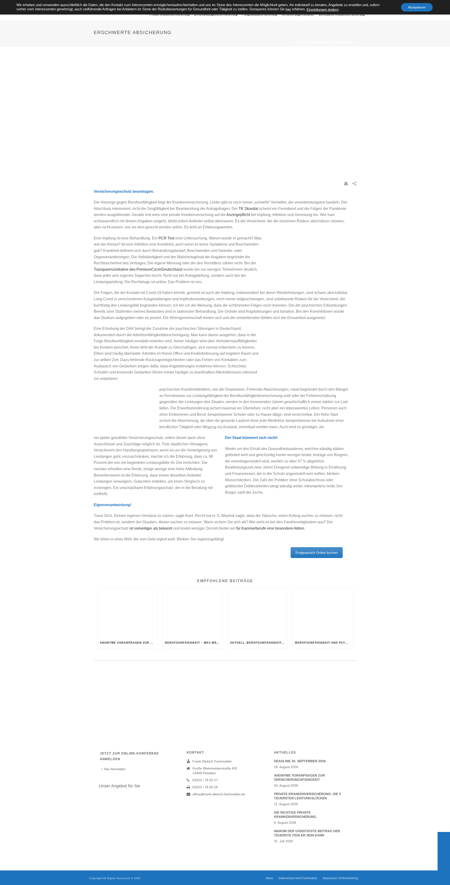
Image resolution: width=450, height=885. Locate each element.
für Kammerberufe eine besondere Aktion (270, 528)
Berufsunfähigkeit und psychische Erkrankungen (324, 642)
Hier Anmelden (115, 769)
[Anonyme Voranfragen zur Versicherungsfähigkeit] (128, 613)
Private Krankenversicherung (169, 14)
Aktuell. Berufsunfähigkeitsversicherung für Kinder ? (259, 642)
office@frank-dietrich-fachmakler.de (218, 794)
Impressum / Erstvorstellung (340, 878)
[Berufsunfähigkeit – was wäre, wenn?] (193, 613)
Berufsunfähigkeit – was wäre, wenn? (194, 642)
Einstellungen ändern (322, 10)
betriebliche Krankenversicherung (341, 14)
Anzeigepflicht (238, 215)
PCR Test (166, 238)
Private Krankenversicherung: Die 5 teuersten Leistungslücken (307, 796)
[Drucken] (346, 183)
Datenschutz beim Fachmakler (298, 878)
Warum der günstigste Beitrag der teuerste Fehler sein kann (307, 833)
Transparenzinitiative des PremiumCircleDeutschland (138, 269)
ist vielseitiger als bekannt (150, 528)
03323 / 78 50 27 (205, 780)
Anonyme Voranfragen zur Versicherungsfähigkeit (129, 642)
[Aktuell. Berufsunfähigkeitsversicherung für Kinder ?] (258, 613)
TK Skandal (248, 209)
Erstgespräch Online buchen (317, 552)
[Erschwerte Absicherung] (225, 117)
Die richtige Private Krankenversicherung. (295, 815)
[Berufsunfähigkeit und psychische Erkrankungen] (323, 613)
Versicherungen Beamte (298, 14)
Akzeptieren (417, 7)
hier (288, 9)
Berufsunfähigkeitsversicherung (215, 14)
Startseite (301, 42)
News (269, 878)
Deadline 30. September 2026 (300, 761)
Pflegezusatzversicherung (259, 14)
